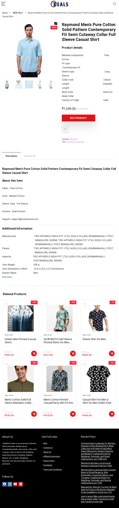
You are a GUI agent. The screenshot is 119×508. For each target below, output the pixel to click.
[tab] (11, 155)
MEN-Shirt (17, 13)
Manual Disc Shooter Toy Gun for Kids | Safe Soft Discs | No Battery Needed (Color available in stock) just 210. (99, 489)
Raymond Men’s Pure (16, 169)
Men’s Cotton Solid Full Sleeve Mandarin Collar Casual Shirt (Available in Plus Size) (19, 404)
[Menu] (3, 4)
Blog (45, 443)
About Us (47, 452)
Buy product (78, 118)
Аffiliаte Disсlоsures (51, 456)
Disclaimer (47, 465)
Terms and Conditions (52, 469)
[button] (7, 277)
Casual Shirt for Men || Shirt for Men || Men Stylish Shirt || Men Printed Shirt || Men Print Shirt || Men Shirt (98, 404)
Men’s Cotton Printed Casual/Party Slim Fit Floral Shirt (59, 403)
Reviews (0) (30, 156)
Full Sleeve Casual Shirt (75, 142)
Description (11, 156)
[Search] (114, 4)
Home (5, 13)
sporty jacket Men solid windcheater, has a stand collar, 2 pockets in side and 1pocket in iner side (98, 499)
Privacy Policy (49, 461)
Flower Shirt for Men (94, 339)
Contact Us (48, 448)
